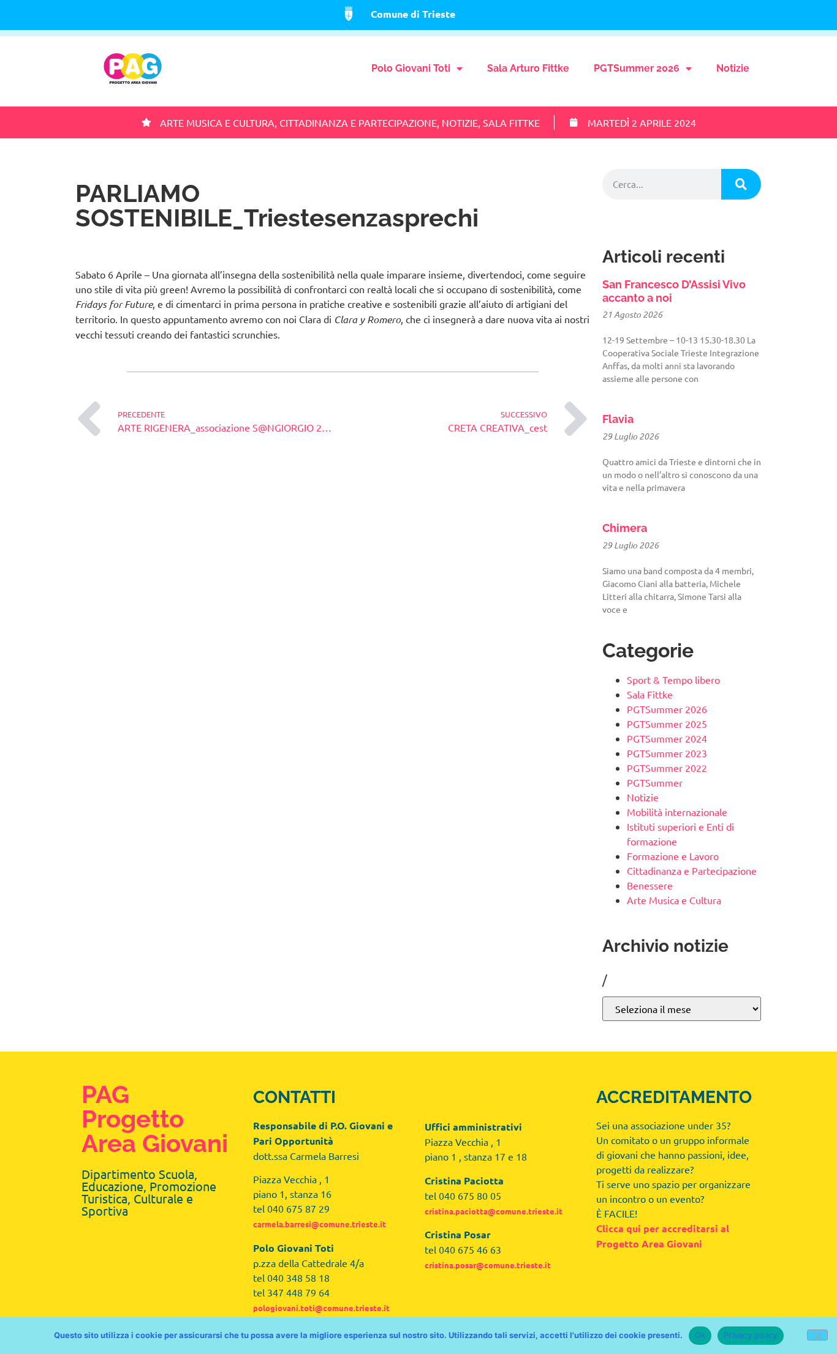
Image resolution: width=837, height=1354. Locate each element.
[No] (817, 1335)
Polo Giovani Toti (410, 68)
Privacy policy (751, 1335)
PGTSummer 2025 (667, 723)
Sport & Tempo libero (673, 679)
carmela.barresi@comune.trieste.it (319, 1224)
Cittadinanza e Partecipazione (358, 122)
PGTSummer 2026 (637, 68)
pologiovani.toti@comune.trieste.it (321, 1308)
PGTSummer (655, 782)
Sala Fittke (511, 122)
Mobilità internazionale (677, 812)
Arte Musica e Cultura (217, 122)
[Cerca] (741, 184)
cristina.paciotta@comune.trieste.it (493, 1211)
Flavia (618, 419)
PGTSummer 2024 (667, 738)
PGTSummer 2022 (667, 767)
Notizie (732, 68)
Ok (700, 1335)
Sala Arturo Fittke (528, 68)
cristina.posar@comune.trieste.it (488, 1265)
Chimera (624, 528)
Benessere (650, 885)
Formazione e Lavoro (673, 856)
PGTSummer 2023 (667, 753)
